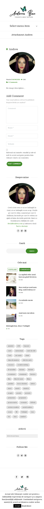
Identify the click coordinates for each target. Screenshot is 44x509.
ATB (18, 346)
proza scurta (12, 402)
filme (28, 379)
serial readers (27, 407)
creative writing (22, 365)
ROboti (33, 402)
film (9, 379)
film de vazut (18, 379)
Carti (9, 355)
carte (9, 351)
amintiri (10, 346)
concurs (11, 365)
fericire (32, 374)
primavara (11, 398)
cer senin (18, 355)
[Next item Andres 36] (30, 63)
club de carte (27, 360)
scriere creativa (13, 407)
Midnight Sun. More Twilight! (18, 326)
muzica (26, 388)
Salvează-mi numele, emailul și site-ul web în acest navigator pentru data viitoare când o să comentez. (21, 155)
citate (27, 355)
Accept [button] (17, 506)
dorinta (21, 369)
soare (10, 412)
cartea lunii (19, 351)
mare (10, 388)
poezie (18, 393)
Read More (26, 506)
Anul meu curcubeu (26, 313)
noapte (10, 393)
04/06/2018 (16, 79)
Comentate (25, 269)
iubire (33, 383)
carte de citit (31, 351)
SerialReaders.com (15, 223)
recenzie (24, 402)
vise (15, 416)
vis (9, 416)
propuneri (22, 398)
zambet (23, 416)
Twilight (24, 412)
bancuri (26, 346)
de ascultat (11, 369)
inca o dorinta (22, 383)
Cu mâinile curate (26, 300)
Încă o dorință (21, 226)
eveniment (23, 374)
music (17, 388)
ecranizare (11, 374)
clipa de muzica (13, 360)
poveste (27, 393)
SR (16, 412)
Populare (12, 269)
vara (32, 412)
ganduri (10, 383)
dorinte (30, 369)
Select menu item (20, 26)
